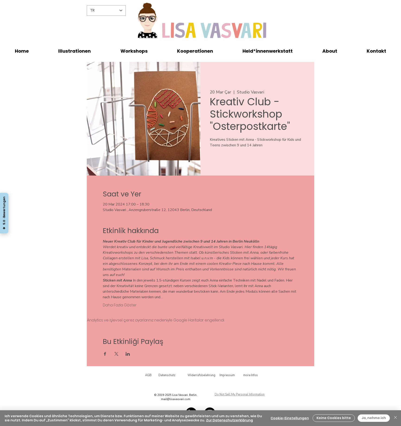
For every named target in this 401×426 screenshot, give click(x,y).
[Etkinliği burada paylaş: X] (116, 354)
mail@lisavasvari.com (175, 399)
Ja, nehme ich (374, 418)
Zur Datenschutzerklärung (229, 420)
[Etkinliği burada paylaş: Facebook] (105, 354)
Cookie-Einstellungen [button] (290, 418)
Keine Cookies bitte (334, 418)
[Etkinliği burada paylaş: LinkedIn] (128, 354)
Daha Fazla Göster (120, 305)
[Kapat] (395, 418)
